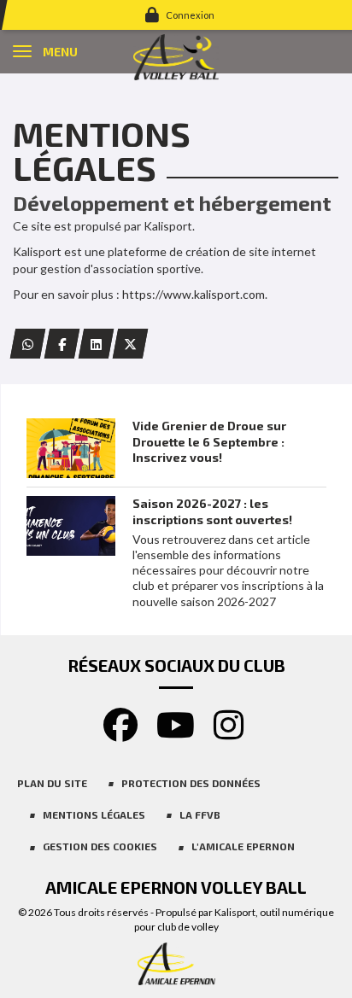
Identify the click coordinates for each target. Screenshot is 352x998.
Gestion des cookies (100, 846)
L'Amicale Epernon (243, 846)
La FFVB (199, 814)
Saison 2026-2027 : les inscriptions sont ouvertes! (212, 511)
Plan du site (52, 783)
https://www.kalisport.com (193, 294)
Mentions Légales (94, 814)
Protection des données (191, 783)
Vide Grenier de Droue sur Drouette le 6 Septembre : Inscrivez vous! (209, 441)
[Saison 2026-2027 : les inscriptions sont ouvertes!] (70, 526)
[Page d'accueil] (176, 56)
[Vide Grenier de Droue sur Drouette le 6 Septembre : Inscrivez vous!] (70, 448)
